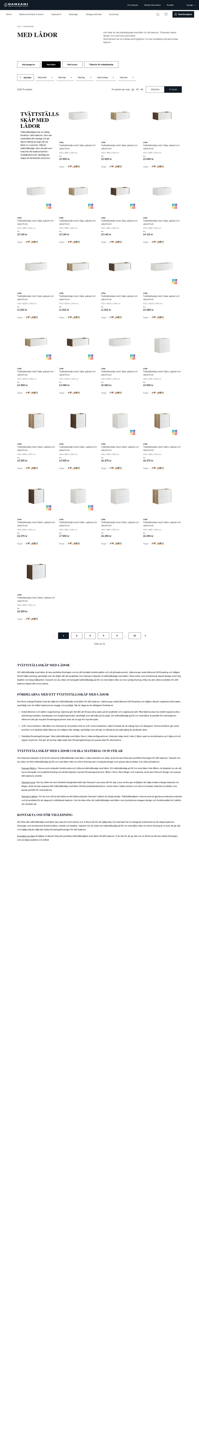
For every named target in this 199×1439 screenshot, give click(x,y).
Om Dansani (132, 5)
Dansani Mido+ (29, 768)
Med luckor (72, 64)
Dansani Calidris (29, 796)
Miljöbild (155, 89)
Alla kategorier (28, 64)
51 (135, 635)
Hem (19, 26)
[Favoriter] (166, 14)
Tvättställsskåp (28, 26)
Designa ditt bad (93, 14)
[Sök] (157, 14)
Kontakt (170, 5)
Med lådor (51, 64)
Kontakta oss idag (26, 836)
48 (137, 89)
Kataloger (73, 14)
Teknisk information (152, 5)
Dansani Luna (28, 782)
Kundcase (113, 14)
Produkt (173, 89)
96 (142, 89)
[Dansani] (16, 5)
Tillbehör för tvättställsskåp (101, 64)
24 (132, 89)
